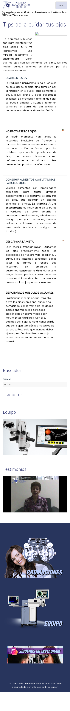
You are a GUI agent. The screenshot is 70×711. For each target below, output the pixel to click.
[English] (5, 402)
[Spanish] (9, 402)
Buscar (7, 379)
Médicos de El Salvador (44, 686)
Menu (62, 6)
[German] (14, 402)
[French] (18, 402)
